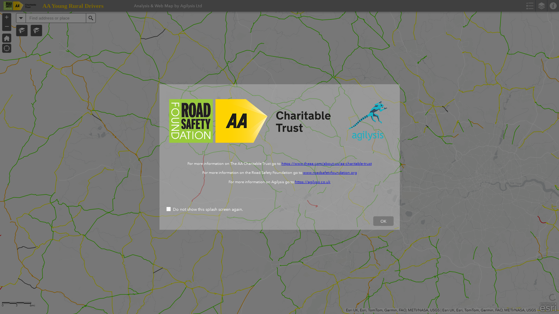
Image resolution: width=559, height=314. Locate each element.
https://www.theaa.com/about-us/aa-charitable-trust (327, 163)
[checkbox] (280, 209)
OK (383, 221)
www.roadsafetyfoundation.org (330, 172)
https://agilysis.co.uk (312, 182)
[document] (280, 144)
